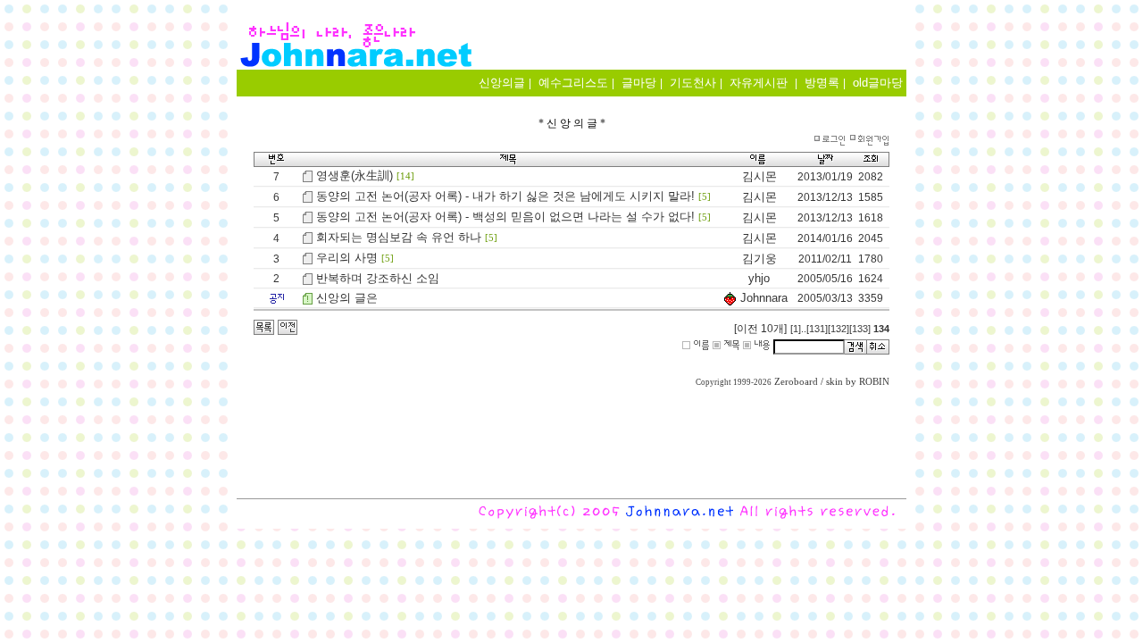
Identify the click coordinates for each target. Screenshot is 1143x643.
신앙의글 (502, 82)
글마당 (639, 82)
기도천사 (693, 82)
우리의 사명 (347, 257)
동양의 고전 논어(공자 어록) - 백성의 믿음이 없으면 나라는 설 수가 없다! (505, 216)
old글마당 (878, 82)
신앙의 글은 (347, 298)
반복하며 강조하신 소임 (377, 278)
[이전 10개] (760, 328)
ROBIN (874, 382)
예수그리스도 (573, 82)
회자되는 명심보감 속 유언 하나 (398, 237)
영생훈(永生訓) (354, 175)
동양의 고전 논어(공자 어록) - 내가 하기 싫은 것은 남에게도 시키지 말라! (505, 196)
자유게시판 (759, 82)
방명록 (822, 82)
